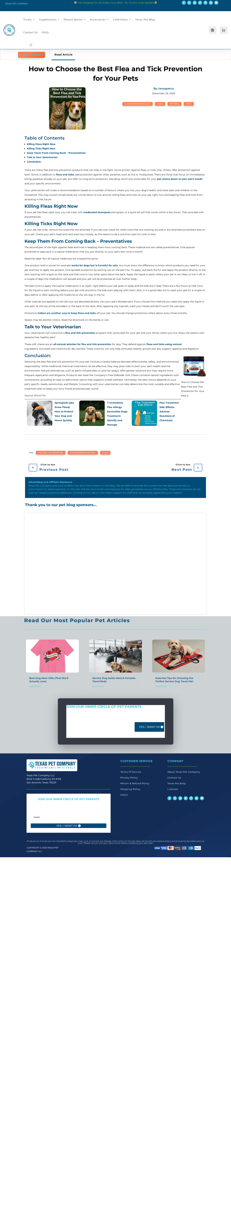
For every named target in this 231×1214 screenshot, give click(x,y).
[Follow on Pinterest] (205, 3)
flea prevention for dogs (82, 452)
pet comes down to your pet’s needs (179, 178)
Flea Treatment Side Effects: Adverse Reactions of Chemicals (169, 411)
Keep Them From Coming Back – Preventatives (56, 152)
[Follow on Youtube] (216, 3)
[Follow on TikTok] (200, 3)
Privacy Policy (129, 777)
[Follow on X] (189, 3)
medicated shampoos (96, 212)
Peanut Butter (73, 19)
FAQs (45, 32)
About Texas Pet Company (183, 771)
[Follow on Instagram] (195, 3)
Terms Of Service (130, 771)
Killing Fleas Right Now (41, 144)
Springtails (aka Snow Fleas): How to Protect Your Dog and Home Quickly (64, 411)
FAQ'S (124, 794)
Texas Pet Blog (145, 19)
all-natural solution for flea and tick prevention (82, 344)
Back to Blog (33, 54)
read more (35, 686)
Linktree (172, 789)
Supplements (48, 19)
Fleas (160, 104)
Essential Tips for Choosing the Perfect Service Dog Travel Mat (174, 680)
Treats (27, 19)
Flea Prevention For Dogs (137, 104)
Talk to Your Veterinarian (42, 157)
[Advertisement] (43, 563)
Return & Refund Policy (134, 783)
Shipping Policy (130, 789)
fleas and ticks (65, 174)
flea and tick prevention (80, 332)
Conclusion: (34, 161)
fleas (105, 452)
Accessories (98, 19)
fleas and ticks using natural (164, 344)
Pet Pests (174, 104)
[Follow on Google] (211, 3)
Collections (120, 19)
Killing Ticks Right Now (41, 148)
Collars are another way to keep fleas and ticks (66, 313)
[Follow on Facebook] (184, 3)
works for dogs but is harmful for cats (94, 265)
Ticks (188, 104)
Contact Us (30, 32)
